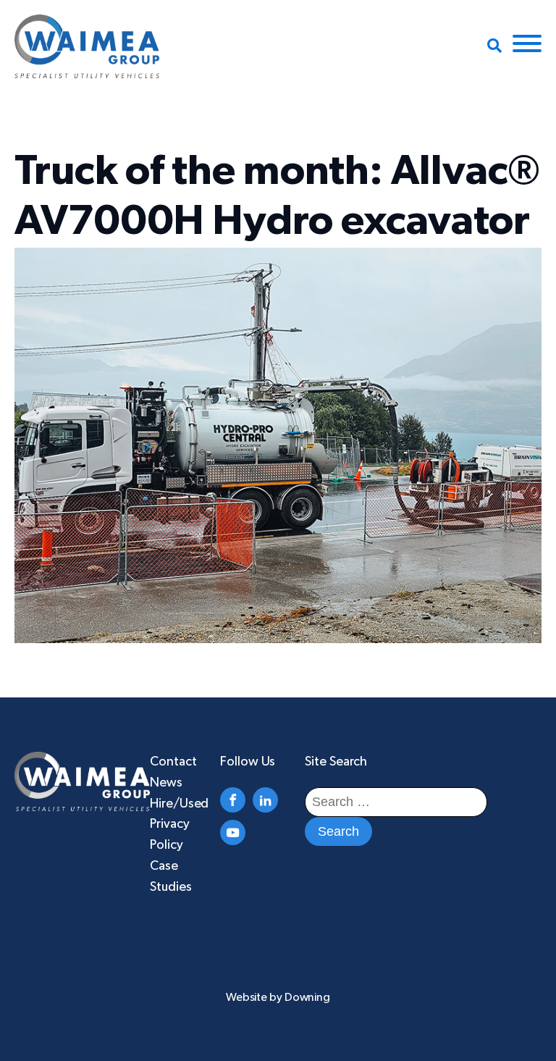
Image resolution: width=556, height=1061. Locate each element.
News (166, 782)
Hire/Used (179, 803)
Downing (307, 997)
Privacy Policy (169, 835)
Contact (173, 761)
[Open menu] (527, 43)
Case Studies (170, 877)
